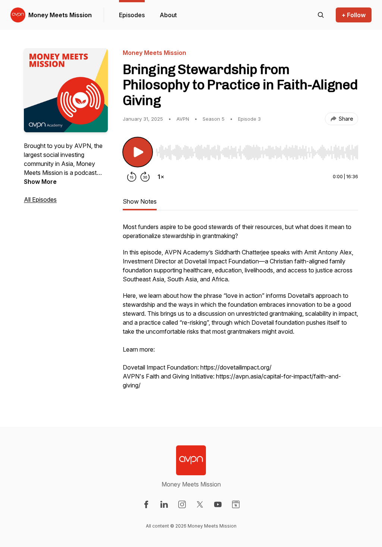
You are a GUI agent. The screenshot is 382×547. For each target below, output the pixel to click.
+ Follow (354, 15)
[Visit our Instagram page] (182, 504)
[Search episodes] (321, 14)
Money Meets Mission (60, 15)
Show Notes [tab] (140, 201)
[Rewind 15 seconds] (131, 176)
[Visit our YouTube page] (218, 504)
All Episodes (40, 199)
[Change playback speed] (160, 176)
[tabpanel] (240, 309)
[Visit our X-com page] (200, 504)
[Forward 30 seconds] (145, 176)
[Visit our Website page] (235, 504)
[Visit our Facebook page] (146, 504)
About (168, 15)
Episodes (132, 15)
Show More (40, 181)
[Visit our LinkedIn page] (164, 504)
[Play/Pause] (138, 152)
